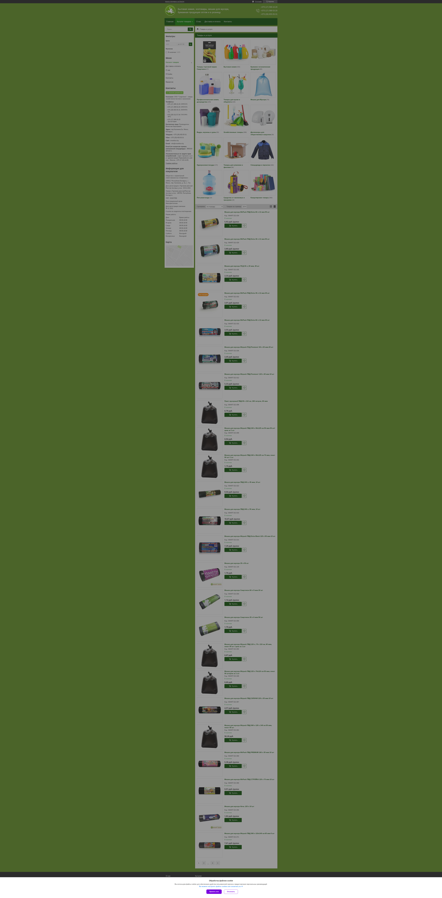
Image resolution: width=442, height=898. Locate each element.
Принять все (214, 891)
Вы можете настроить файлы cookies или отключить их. (220, 886)
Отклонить (231, 891)
